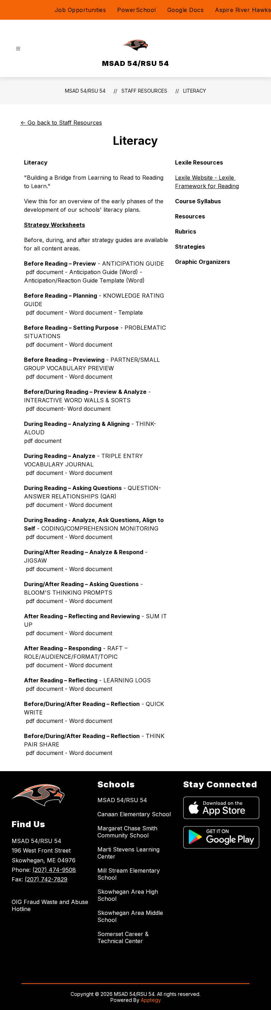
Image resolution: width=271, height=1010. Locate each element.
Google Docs (185, 9)
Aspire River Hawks (243, 9)
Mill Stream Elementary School (128, 874)
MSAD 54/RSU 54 (85, 91)
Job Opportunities (80, 9)
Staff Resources (144, 91)
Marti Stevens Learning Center (128, 853)
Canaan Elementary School (134, 814)
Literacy (194, 91)
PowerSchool (136, 9)
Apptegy (151, 1000)
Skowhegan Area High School (127, 895)
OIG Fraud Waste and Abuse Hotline (50, 905)
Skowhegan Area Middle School (130, 916)
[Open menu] (18, 49)
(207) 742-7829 (46, 879)
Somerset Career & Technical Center (123, 937)
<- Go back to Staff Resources (61, 122)
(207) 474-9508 (54, 869)
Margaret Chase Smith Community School (127, 832)
